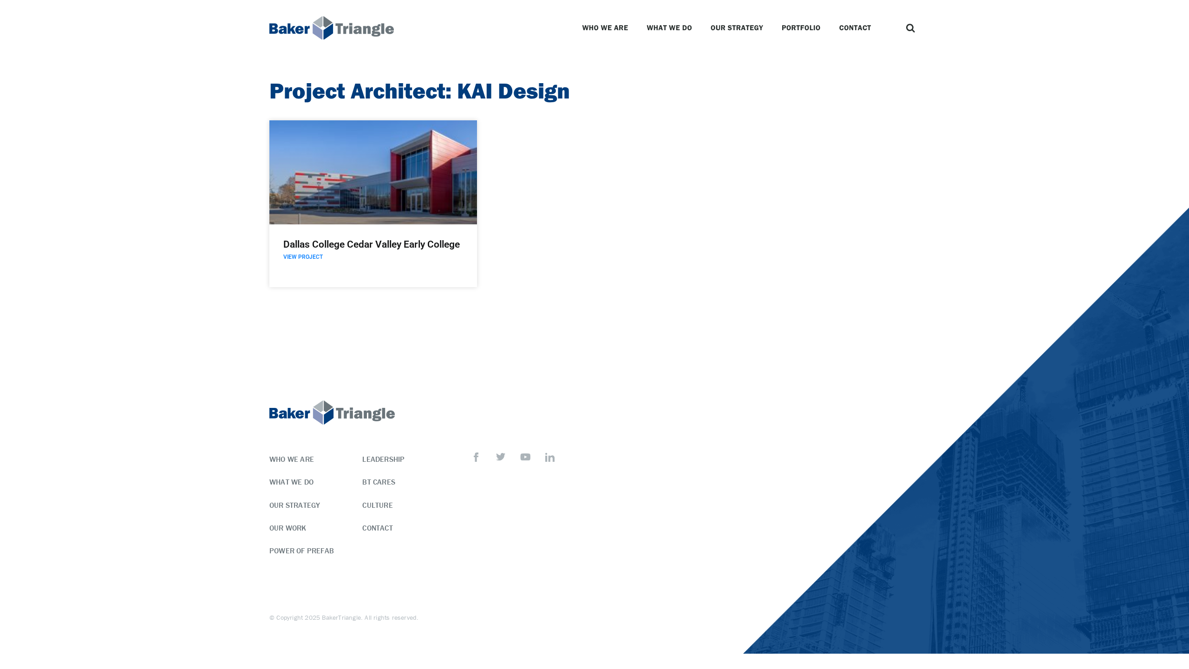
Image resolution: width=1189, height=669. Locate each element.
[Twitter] (500, 457)
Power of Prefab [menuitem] (301, 550)
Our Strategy (737, 27)
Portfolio (801, 27)
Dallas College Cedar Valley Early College (371, 244)
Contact (855, 27)
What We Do (669, 27)
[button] (910, 28)
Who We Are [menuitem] (291, 459)
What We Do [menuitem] (291, 481)
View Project (303, 257)
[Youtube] (525, 457)
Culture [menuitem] (377, 505)
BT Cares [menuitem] (378, 481)
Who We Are (605, 27)
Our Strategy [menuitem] (294, 505)
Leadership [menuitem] (383, 459)
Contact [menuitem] (377, 527)
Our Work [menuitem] (288, 527)
